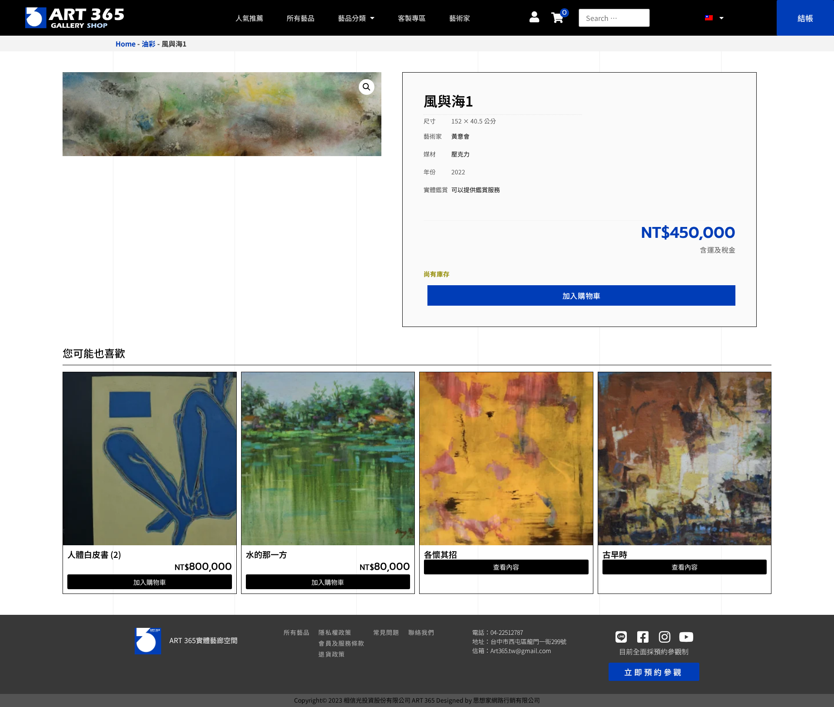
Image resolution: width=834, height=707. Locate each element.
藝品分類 (352, 18)
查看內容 (506, 566)
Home (126, 43)
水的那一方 (266, 554)
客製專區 (412, 18)
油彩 (149, 43)
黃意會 (460, 136)
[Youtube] (686, 637)
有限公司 (506, 700)
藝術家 (459, 18)
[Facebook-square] (643, 637)
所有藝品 (300, 18)
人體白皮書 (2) (94, 554)
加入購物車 (582, 295)
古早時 (614, 554)
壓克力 (460, 154)
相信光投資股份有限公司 (377, 700)
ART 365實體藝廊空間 (203, 640)
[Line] (621, 637)
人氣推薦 (249, 18)
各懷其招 (440, 554)
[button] (366, 87)
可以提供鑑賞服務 (475, 189)
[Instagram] (664, 637)
